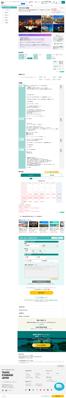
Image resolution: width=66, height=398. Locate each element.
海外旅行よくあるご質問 (38, 384)
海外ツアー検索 (37, 373)
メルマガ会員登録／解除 (38, 385)
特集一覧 (36, 376)
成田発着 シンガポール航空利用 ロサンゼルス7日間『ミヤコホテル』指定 (44, 229)
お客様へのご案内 (28, 384)
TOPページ (27, 373)
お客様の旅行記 (37, 377)
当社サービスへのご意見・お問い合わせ (52, 381)
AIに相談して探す (28, 374)
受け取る (23, 3)
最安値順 (52, 175)
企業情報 (48, 373)
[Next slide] (64, 227)
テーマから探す (28, 376)
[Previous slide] (18, 227)
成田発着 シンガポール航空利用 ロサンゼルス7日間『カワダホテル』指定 (33, 229)
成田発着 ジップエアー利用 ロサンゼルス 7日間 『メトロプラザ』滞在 (23, 229)
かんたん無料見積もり (50, 379)
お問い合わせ (41, 292)
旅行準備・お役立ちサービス (29, 385)
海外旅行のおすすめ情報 (29, 377)
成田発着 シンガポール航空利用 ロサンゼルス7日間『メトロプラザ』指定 (54, 229)
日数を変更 (29, 58)
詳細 (62, 12)
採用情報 (57, 373)
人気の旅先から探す (38, 374)
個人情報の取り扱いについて (33, 287)
